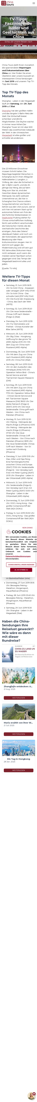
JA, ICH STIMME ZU (21, 570)
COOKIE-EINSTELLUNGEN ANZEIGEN (21, 564)
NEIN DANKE (27, 528)
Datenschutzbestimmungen (18, 556)
